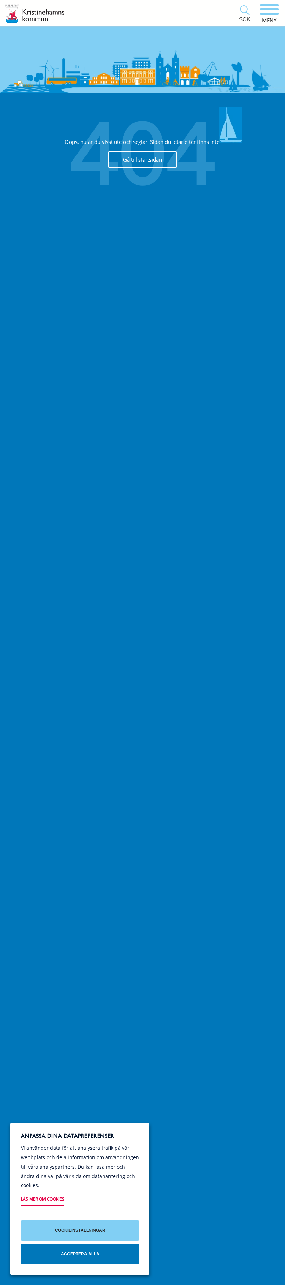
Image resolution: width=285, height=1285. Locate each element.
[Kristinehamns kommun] (34, 13)
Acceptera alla (80, 1254)
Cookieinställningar (80, 1230)
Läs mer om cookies (42, 1199)
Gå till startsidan (142, 159)
